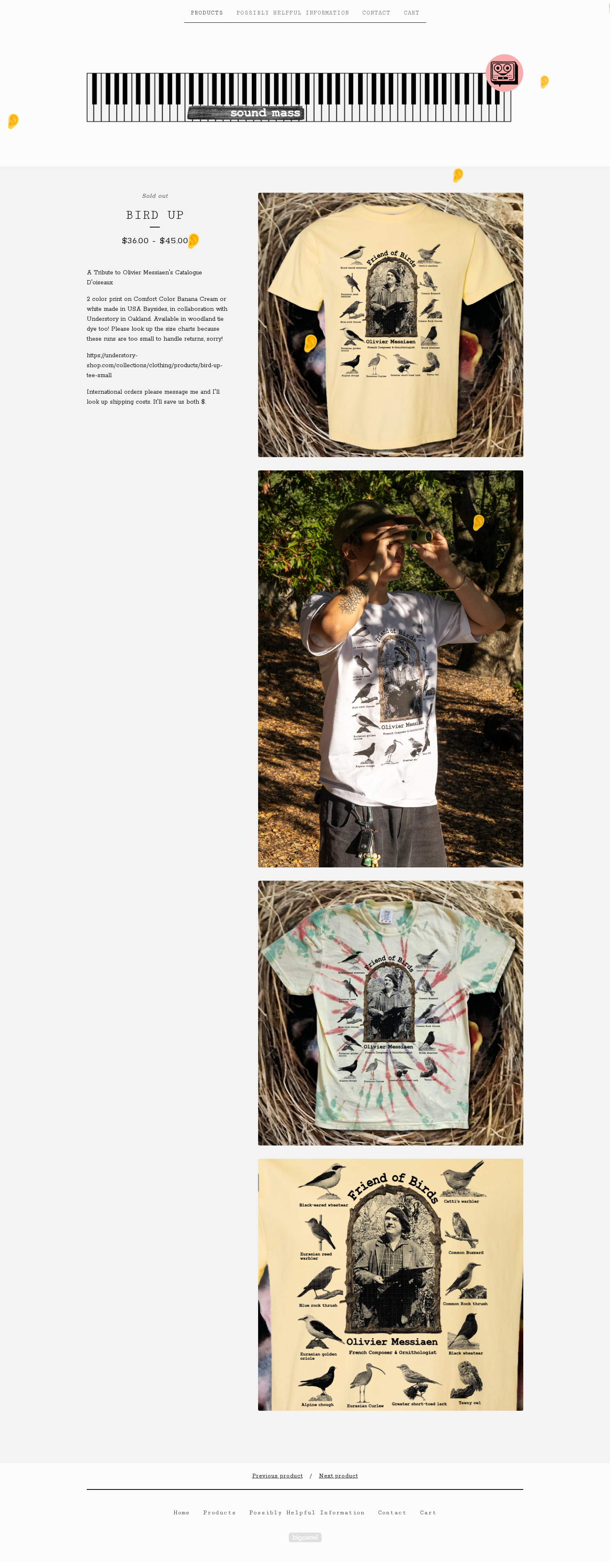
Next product (338, 1476)
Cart (412, 13)
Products (207, 13)
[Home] (305, 93)
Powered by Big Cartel (305, 1537)
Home (181, 1512)
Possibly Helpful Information (293, 13)
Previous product (277, 1476)
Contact (376, 13)
